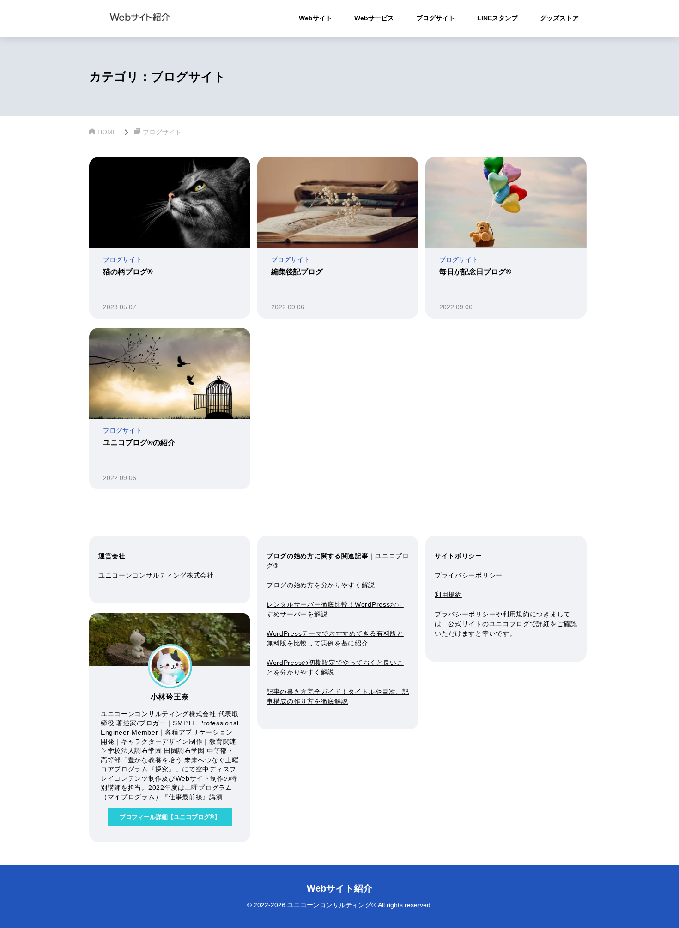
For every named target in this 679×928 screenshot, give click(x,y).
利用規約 (448, 594)
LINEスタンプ (497, 18)
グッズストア (559, 18)
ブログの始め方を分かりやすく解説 (321, 585)
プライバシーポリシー (469, 575)
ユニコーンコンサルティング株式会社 (156, 575)
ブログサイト (435, 18)
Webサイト (315, 18)
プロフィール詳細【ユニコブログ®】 (170, 817)
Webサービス (374, 18)
